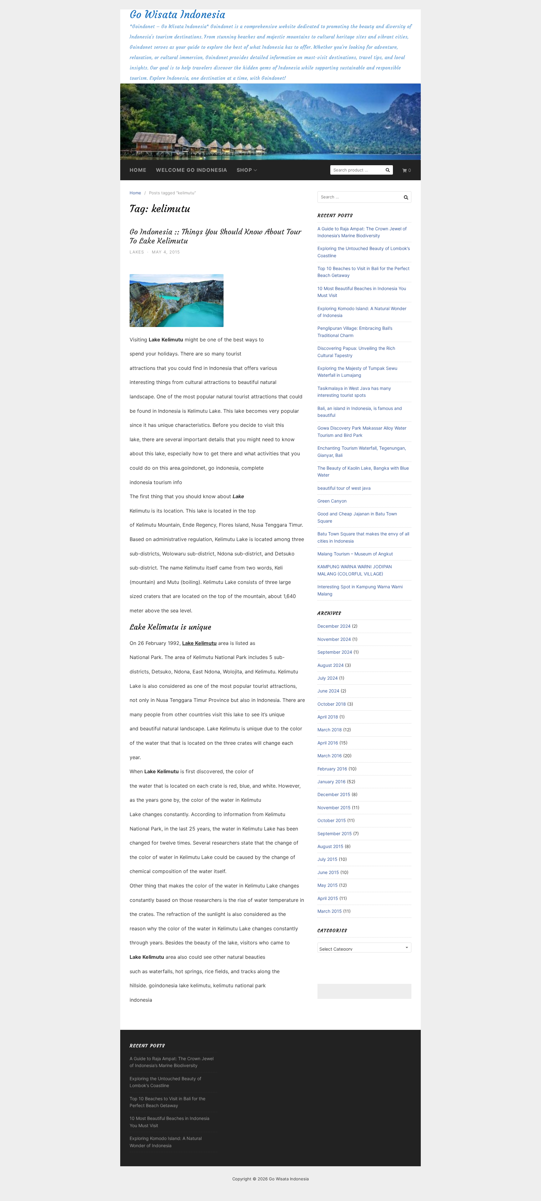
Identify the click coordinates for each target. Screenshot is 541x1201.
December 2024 (334, 626)
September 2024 (334, 652)
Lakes (137, 251)
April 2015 (327, 898)
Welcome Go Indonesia (191, 170)
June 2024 (328, 690)
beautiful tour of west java (344, 488)
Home (138, 170)
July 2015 (327, 859)
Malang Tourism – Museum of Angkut (355, 553)
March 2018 (329, 729)
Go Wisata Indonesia (177, 14)
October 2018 (331, 704)
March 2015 (329, 911)
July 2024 (327, 678)
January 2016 (331, 781)
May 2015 (327, 885)
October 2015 (331, 820)
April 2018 (327, 716)
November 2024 (334, 639)
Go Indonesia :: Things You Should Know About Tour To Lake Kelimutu (215, 236)
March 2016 (329, 755)
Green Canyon (332, 500)
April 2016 (327, 742)
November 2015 (334, 807)
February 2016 (332, 768)
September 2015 (334, 833)
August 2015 (330, 846)
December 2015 (333, 794)
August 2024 (330, 665)
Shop (244, 170)
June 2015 (328, 872)
